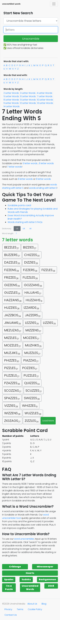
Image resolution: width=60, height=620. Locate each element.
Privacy (8, 609)
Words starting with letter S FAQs (25, 222)
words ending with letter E (43, 188)
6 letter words (46, 163)
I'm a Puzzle (9, 587)
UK (24, 228)
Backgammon (47, 579)
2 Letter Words (11, 93)
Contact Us (10, 615)
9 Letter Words (28, 99)
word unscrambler (24, 538)
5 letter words (30, 163)
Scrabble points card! (19, 205)
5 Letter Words (11, 96)
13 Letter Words (45, 103)
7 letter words (14, 166)
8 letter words (43, 179)
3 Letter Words (27, 93)
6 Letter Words (28, 96)
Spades (8, 579)
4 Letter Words (44, 93)
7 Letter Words (44, 96)
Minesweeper (45, 566)
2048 (51, 585)
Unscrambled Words (30, 587)
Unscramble (30, 39)
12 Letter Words (28, 103)
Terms (20, 609)
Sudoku (26, 579)
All (30, 228)
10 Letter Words (45, 99)
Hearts (30, 573)
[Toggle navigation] (54, 4)
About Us (32, 603)
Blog (44, 603)
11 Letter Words (11, 103)
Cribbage (15, 566)
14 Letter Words (11, 106)
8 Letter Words (11, 99)
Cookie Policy (35, 609)
